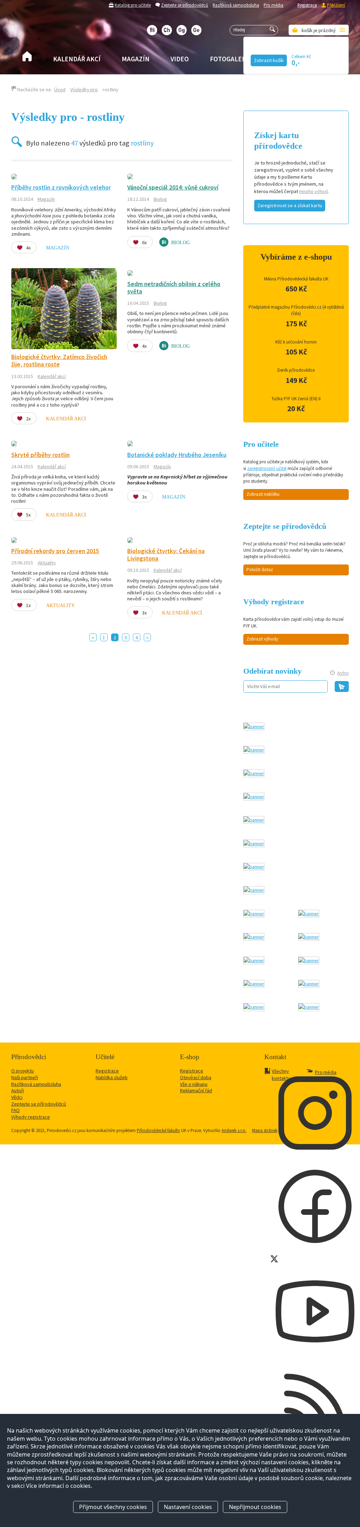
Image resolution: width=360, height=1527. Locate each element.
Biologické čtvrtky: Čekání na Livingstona (166, 554)
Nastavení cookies (188, 1507)
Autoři (17, 1090)
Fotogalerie (231, 59)
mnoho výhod (313, 191)
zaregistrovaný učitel (267, 468)
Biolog (160, 199)
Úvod (59, 89)
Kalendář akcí (77, 59)
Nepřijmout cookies (255, 1507)
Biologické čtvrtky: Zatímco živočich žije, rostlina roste (59, 360)
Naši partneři (24, 1077)
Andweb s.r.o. (233, 1130)
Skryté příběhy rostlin (40, 455)
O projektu (22, 1071)
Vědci (16, 1097)
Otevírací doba (195, 1077)
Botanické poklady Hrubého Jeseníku (176, 455)
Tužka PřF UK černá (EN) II (296, 399)
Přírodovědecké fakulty (158, 1130)
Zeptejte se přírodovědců (184, 5)
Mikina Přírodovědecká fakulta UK (296, 279)
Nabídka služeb (112, 1077)
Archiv (343, 673)
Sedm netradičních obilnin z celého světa (173, 287)
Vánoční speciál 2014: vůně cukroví (172, 187)
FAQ (15, 1110)
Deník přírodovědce (296, 370)
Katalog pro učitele (133, 5)
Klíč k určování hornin (296, 342)
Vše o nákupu (193, 1084)
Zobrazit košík (269, 60)
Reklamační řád (196, 1090)
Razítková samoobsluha (236, 5)
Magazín (135, 59)
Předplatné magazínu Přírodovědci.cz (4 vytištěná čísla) (296, 310)
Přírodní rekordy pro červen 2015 (55, 551)
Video (180, 59)
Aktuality (47, 563)
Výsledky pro (84, 89)
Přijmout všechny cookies (113, 1507)
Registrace (307, 5)
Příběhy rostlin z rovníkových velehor (61, 187)
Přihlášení (336, 5)
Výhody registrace (30, 1117)
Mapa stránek (264, 1130)
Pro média (273, 5)
